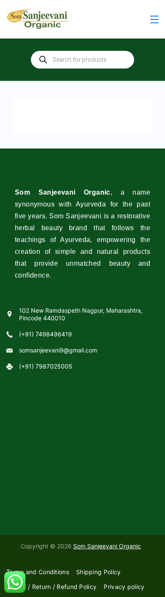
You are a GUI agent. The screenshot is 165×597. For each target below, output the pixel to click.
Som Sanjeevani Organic (107, 546)
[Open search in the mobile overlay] (82, 60)
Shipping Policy (98, 571)
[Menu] (154, 19)
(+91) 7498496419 (45, 334)
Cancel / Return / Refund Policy (51, 586)
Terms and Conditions (37, 571)
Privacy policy (124, 586)
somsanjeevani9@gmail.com (58, 350)
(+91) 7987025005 (45, 366)
